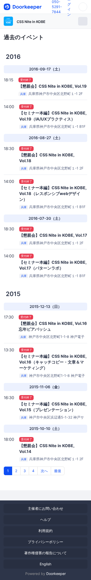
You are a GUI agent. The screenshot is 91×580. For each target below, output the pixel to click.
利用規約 (45, 530)
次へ (44, 471)
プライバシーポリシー (45, 542)
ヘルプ (45, 519)
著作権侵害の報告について (45, 553)
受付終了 (25, 80)
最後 (57, 471)
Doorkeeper (56, 573)
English (45, 564)
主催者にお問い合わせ (45, 508)
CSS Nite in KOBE (31, 21)
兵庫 (23, 94)
